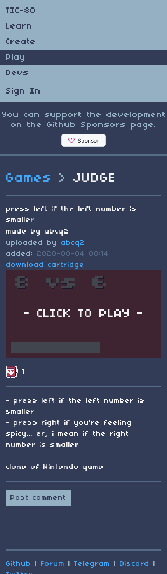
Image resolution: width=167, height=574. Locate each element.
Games (29, 179)
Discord (135, 564)
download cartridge (45, 265)
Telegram (92, 564)
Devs (17, 73)
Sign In (23, 91)
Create (21, 42)
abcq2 (73, 243)
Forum (52, 564)
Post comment (38, 498)
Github (18, 564)
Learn (19, 26)
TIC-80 (21, 11)
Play (16, 57)
